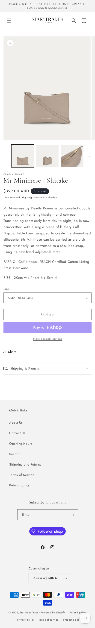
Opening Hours (20, 443)
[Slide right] (90, 157)
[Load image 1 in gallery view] (22, 156)
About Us (16, 422)
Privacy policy (25, 620)
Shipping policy (73, 620)
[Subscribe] (73, 514)
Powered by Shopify (53, 612)
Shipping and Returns (25, 464)
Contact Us (17, 433)
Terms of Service (21, 475)
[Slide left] (5, 157)
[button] (9, 21)
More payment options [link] (47, 339)
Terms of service (49, 620)
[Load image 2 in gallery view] (47, 156)
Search (14, 454)
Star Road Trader (30, 612)
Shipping (27, 197)
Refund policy (19, 485)
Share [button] (12, 351)
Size (6, 289)
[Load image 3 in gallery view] (72, 156)
